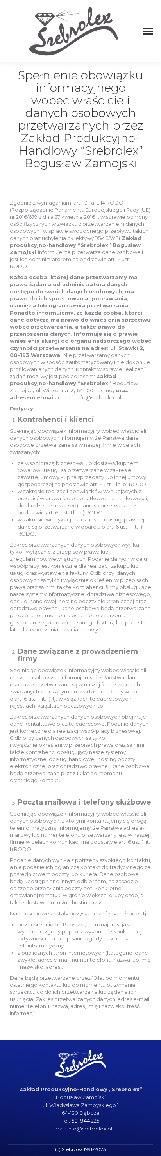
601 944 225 (85, 1121)
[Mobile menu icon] (148, 31)
